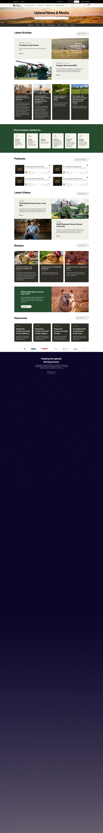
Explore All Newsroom (81, 317)
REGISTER (88, 1)
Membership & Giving (29, 5)
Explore (21, 53)
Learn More (24, 306)
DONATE (76, 1)
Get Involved (40, 5)
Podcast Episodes (51, 25)
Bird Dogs (73, 25)
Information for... (60, 1)
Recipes (59, 25)
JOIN (70, 1)
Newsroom (65, 25)
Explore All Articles (82, 33)
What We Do (49, 5)
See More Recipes (82, 245)
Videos (43, 25)
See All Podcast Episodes (80, 159)
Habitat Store (16, 1)
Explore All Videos (82, 193)
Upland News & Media (59, 5)
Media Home (30, 25)
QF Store (22, 1)
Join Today (51, 372)
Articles (37, 25)
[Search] (67, 18)
